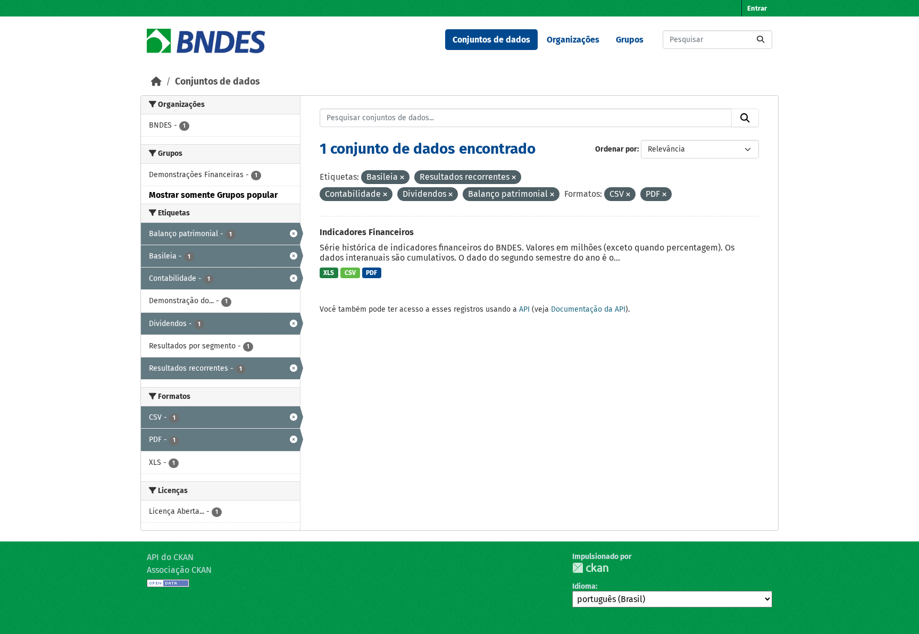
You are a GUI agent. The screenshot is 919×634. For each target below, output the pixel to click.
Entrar (757, 8)
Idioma (584, 586)
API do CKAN (170, 557)
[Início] (156, 81)
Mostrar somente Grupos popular (213, 195)
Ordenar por (616, 149)
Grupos (630, 40)
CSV (350, 273)
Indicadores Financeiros (367, 232)
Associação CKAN (179, 570)
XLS (328, 273)
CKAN (590, 567)
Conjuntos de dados (491, 40)
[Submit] (760, 39)
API (524, 309)
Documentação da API (588, 309)
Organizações (573, 40)
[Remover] (402, 177)
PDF (371, 273)
